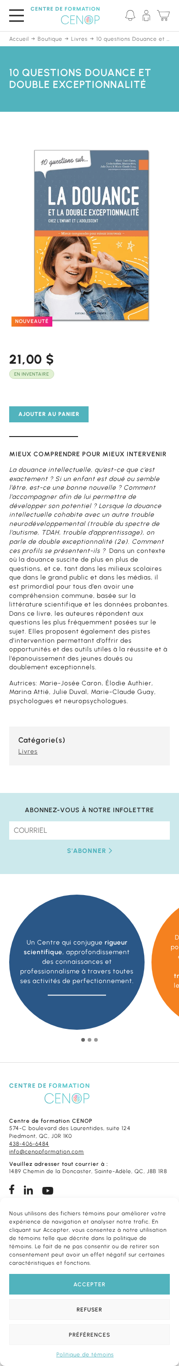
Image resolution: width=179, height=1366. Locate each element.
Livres (28, 751)
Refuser (89, 1309)
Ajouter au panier (48, 414)
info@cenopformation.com (46, 1151)
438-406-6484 (29, 1144)
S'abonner (86, 851)
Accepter (89, 1284)
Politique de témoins (85, 1354)
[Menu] (16, 15)
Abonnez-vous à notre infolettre (89, 810)
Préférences (89, 1335)
